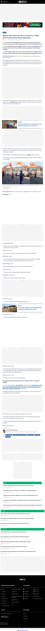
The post (5, 194)
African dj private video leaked (19, 434)
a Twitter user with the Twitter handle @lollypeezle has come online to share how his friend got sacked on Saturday (22, 386)
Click (12, 56)
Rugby (5, 502)
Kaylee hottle (30, 434)
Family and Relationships (5, 548)
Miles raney (37, 434)
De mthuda (8, 436)
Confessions (5, 492)
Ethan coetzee (9, 434)
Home (4, 30)
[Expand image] (42, 163)
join (25, 191)
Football (5, 487)
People (8, 30)
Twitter (29, 155)
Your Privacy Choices (24, 630)
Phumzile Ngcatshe (16, 39)
